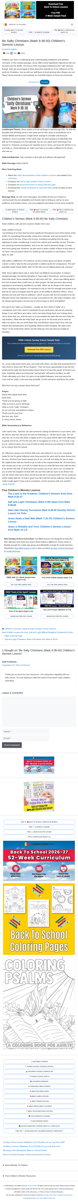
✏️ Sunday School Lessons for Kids (39, 1066)
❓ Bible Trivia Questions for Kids (39, 1111)
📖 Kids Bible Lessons (39, 1061)
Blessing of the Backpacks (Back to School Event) (25, 1150)
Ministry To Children (17, 24)
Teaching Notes (33, 82)
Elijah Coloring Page (13, 636)
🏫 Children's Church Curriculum (39, 1071)
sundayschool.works (65, 1195)
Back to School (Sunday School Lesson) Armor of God (26, 1154)
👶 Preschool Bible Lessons (39, 1086)
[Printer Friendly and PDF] (14, 55)
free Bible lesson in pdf (25, 548)
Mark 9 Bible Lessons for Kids (15, 632)
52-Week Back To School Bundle (13, 31)
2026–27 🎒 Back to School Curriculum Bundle (39, 822)
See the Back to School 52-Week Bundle (47, 355)
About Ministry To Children (16, 1165)
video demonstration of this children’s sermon (37, 175)
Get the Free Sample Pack (21, 584)
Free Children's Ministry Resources (20, 1176)
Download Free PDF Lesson (21, 616)
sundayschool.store (50, 1195)
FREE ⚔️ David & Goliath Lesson (39, 832)
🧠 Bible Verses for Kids (39, 1101)
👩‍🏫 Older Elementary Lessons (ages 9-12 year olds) (39, 1126)
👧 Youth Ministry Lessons (39, 1116)
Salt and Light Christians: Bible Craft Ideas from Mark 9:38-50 (31, 639)
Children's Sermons (13, 629)
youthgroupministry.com (31, 1198)
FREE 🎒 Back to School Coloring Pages (39, 211)
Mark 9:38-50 (9, 484)
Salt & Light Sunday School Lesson (35, 181)
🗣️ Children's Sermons (39, 1081)
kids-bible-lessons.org (47, 1198)
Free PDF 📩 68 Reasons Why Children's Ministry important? (39, 1131)
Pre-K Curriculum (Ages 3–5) (39, 837)
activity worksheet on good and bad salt (38, 188)
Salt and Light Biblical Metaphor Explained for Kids (51, 632)
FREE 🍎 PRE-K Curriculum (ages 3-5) (64, 31)
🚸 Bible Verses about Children (39, 1106)
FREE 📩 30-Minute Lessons (39, 827)
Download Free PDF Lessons (39, 349)
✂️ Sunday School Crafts (39, 1076)
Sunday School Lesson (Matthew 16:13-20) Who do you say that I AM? (34, 1142)
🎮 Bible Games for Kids (39, 1096)
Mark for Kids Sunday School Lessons (39, 629)
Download (44, 82)
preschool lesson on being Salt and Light (37, 185)
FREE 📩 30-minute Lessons (39, 32)
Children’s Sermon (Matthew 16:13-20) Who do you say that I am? (32, 1146)
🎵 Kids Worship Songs (39, 1121)
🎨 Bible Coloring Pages (39, 1091)
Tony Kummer (32, 1185)
